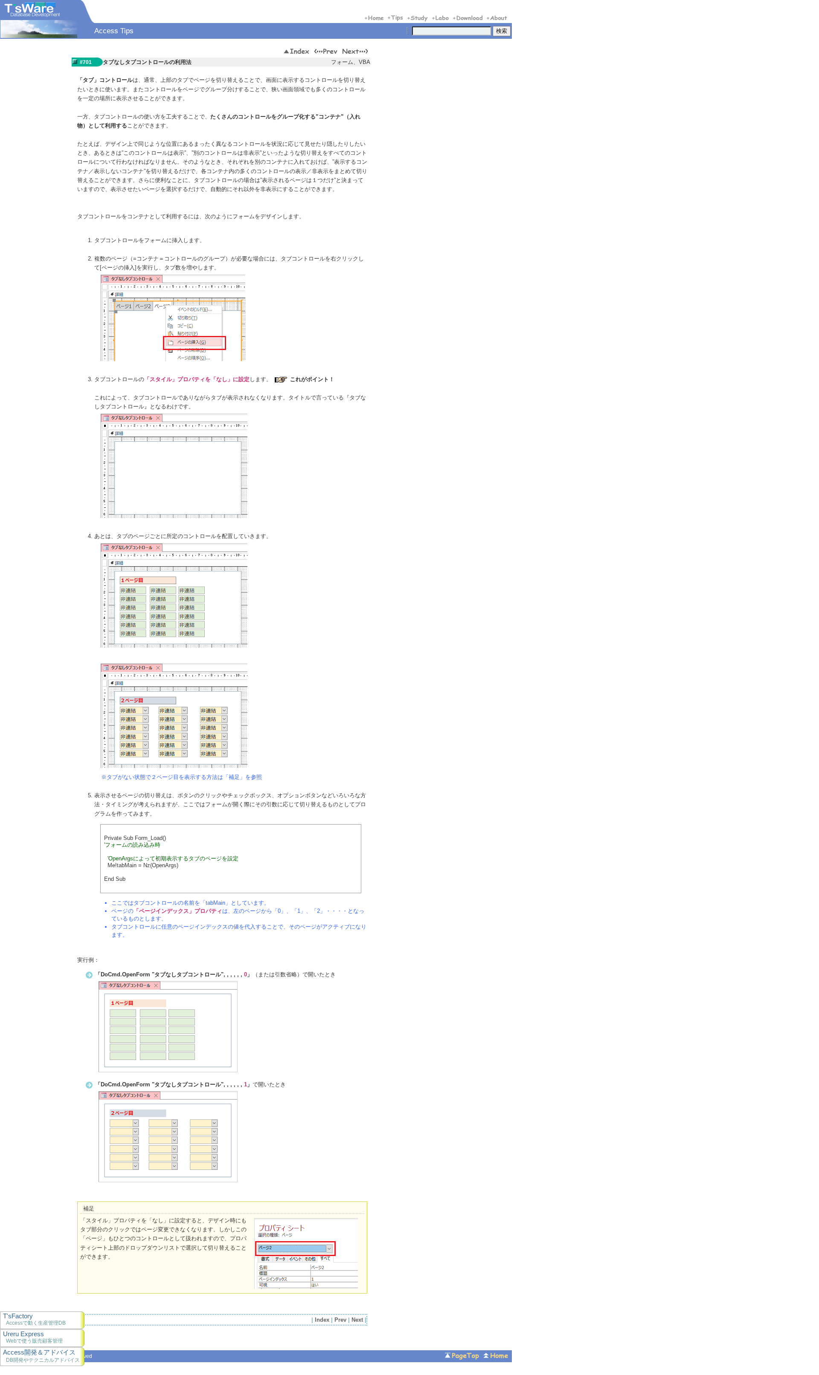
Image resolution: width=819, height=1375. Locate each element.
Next (357, 1320)
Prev (340, 1320)
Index (322, 1320)
